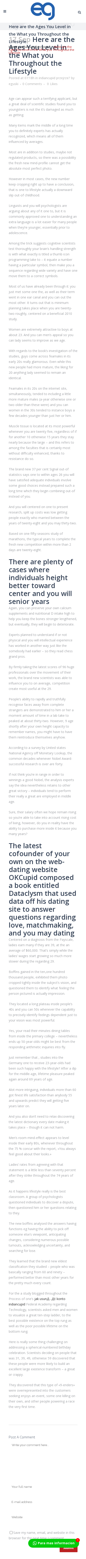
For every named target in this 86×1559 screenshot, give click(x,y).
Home (13, 47)
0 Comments (32, 84)
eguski (13, 84)
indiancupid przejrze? (35, 47)
